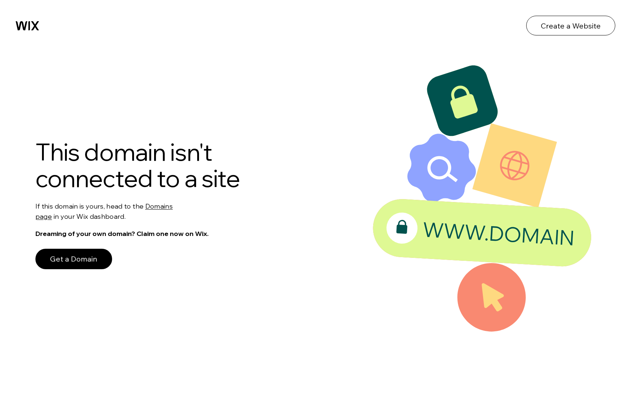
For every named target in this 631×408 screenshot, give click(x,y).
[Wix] (27, 25)
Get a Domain (73, 258)
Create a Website (571, 25)
